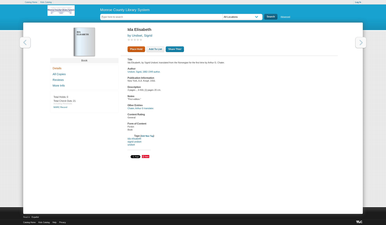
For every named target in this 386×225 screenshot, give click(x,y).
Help (54, 222)
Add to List (155, 49)
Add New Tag (147, 136)
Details (57, 68)
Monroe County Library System (125, 10)
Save (147, 156)
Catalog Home (31, 2)
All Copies (59, 74)
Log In (358, 2)
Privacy (62, 222)
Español (35, 217)
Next (360, 42)
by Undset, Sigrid (140, 35)
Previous (25, 42)
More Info (59, 85)
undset (131, 144)
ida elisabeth (134, 138)
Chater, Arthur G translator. (141, 108)
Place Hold (136, 49)
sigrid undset (134, 141)
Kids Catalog (46, 2)
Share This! (174, 49)
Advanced (285, 17)
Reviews (58, 79)
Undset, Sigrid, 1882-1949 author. (144, 71)
